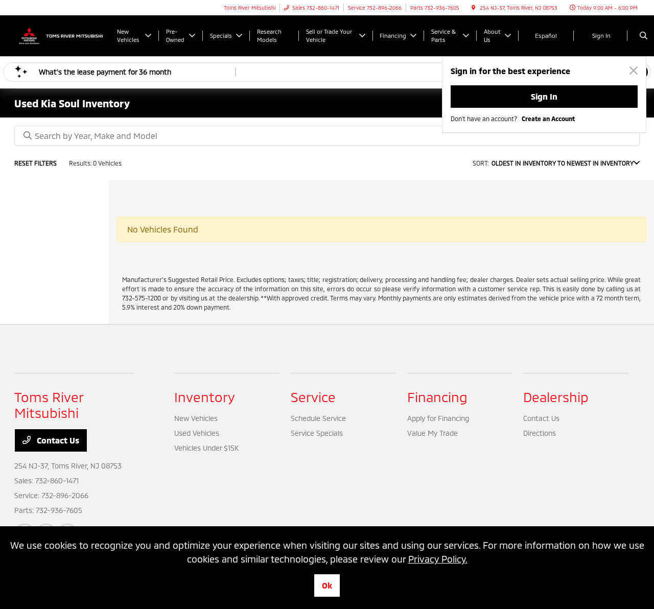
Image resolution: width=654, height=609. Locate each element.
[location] (474, 8)
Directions (539, 433)
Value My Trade (432, 433)
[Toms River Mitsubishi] (60, 34)
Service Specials (317, 433)
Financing (437, 397)
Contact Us (57, 440)
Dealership (556, 397)
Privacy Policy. (438, 559)
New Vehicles (196, 418)
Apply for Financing (438, 418)
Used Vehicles (196, 433)
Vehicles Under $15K (206, 447)
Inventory (204, 397)
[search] (643, 36)
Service (313, 397)
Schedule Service (318, 418)
